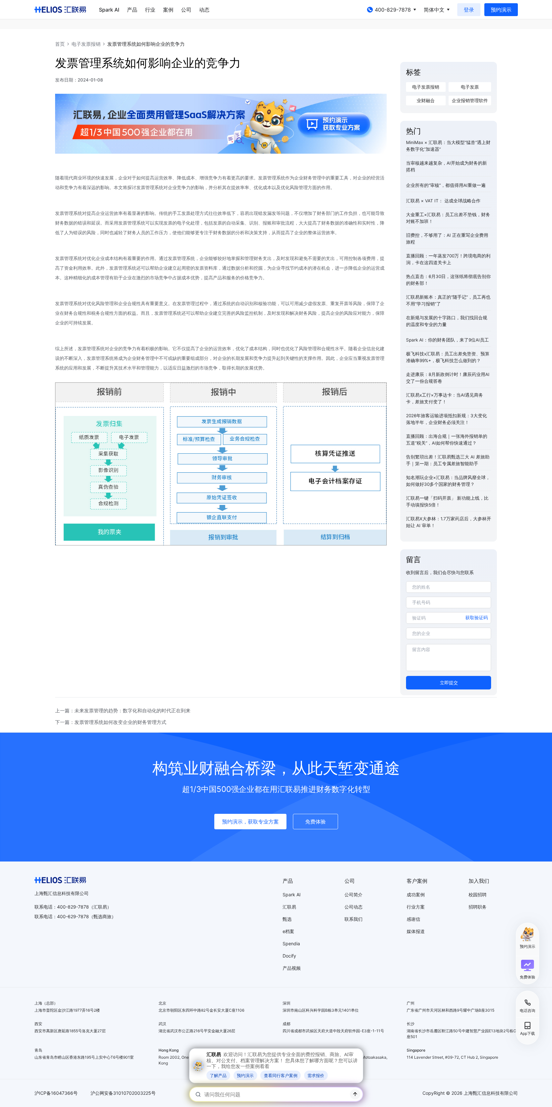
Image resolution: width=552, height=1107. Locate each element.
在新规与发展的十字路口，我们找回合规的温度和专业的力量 (446, 321)
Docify (289, 955)
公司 (186, 9)
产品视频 (292, 968)
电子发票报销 (86, 44)
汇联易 (289, 907)
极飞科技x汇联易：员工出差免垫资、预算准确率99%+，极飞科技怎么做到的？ (447, 357)
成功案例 (416, 894)
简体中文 (434, 9)
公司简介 (353, 894)
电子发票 (470, 87)
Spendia (291, 943)
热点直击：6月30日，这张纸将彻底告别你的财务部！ (448, 280)
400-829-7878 (393, 9)
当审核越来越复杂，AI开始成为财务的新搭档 (446, 166)
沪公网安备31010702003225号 (123, 1093)
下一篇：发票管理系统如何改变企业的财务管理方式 (110, 722)
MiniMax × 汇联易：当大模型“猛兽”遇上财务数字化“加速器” (448, 146)
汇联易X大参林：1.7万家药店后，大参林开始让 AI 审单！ (448, 522)
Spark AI (109, 9)
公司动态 (353, 907)
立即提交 (449, 682)
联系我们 (353, 919)
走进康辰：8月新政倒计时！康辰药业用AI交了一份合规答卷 (447, 378)
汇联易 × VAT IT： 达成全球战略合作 (443, 200)
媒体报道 (416, 931)
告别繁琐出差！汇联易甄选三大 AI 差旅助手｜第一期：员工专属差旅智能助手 (447, 460)
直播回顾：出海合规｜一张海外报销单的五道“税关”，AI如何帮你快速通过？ (446, 440)
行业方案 (416, 907)
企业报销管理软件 (470, 100)
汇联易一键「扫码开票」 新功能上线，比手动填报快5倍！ (447, 501)
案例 (168, 9)
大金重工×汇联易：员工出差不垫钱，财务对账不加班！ (448, 218)
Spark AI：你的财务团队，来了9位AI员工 (447, 339)
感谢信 (413, 919)
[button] (527, 969)
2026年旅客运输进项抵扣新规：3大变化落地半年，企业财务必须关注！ (446, 419)
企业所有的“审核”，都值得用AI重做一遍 (446, 185)
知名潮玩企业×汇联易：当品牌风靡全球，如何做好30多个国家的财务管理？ (448, 481)
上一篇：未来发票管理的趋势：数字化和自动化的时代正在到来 (122, 711)
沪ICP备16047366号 (56, 1093)
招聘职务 (478, 907)
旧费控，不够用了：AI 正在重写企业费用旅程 (447, 239)
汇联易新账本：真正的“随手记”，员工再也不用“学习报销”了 (448, 300)
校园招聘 (478, 894)
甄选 (287, 919)
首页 (60, 44)
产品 (132, 9)
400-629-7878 (73, 916)
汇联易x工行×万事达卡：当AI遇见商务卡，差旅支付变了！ (444, 398)
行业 (150, 9)
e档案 (288, 931)
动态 (204, 9)
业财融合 (426, 100)
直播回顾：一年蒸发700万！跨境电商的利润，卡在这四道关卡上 (448, 259)
